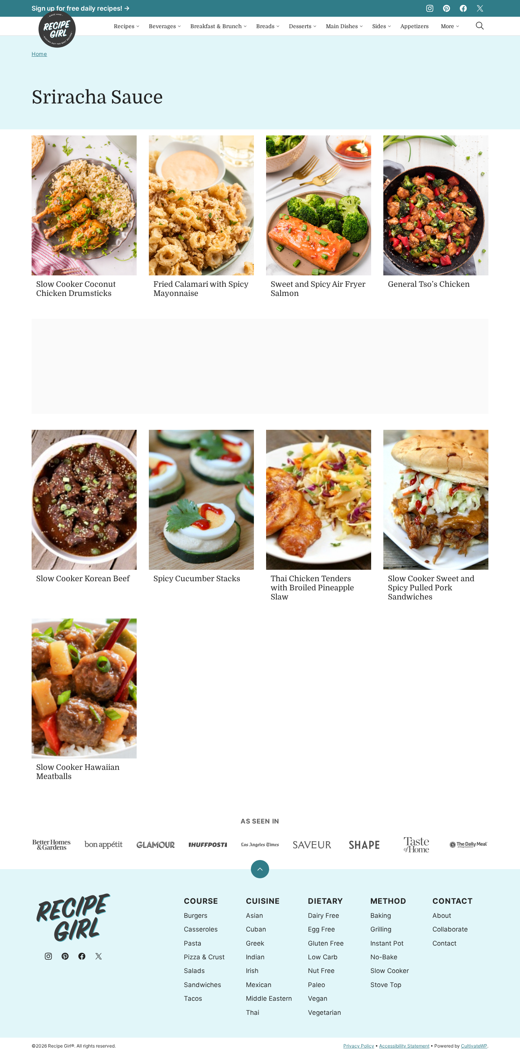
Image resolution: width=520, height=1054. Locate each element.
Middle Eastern (269, 998)
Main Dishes (342, 26)
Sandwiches (202, 985)
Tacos (193, 998)
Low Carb (323, 957)
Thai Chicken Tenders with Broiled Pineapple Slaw (312, 587)
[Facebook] (463, 8)
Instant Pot (387, 943)
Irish (252, 971)
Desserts (300, 26)
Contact (444, 943)
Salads (194, 971)
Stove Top (385, 985)
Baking (380, 915)
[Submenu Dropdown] (138, 26)
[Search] (480, 25)
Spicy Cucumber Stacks (196, 578)
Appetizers (414, 26)
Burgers (195, 915)
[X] (480, 8)
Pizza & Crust (204, 957)
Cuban (256, 929)
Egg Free (321, 929)
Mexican (258, 985)
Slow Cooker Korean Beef (82, 578)
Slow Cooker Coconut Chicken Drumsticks (76, 289)
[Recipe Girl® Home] (57, 29)
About (441, 915)
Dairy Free (323, 915)
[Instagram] (429, 8)
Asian (254, 915)
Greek (255, 943)
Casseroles (201, 929)
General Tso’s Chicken (429, 284)
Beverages (162, 26)
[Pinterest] (446, 8)
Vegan (317, 998)
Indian (255, 957)
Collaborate (450, 929)
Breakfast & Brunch (216, 26)
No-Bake (383, 957)
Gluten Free (326, 943)
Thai (252, 1012)
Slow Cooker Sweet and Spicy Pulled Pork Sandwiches (431, 587)
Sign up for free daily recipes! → (81, 8)
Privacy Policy (358, 1046)
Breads (265, 26)
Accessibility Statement (404, 1046)
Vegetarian (324, 1012)
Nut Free (321, 971)
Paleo (316, 985)
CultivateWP (474, 1046)
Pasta (192, 943)
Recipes (124, 26)
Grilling (380, 929)
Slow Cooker (389, 971)
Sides (379, 26)
